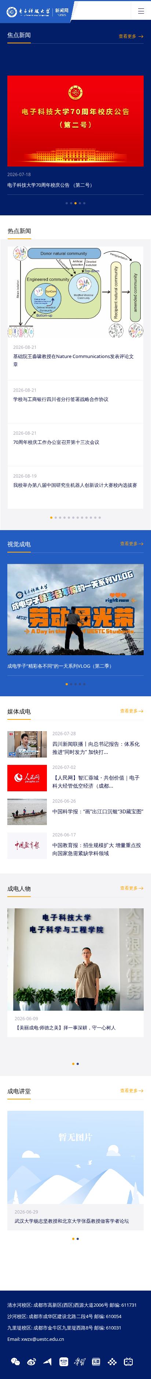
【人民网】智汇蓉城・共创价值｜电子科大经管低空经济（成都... (96, 781)
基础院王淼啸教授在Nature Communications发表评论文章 (73, 360)
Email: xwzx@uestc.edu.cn (35, 1339)
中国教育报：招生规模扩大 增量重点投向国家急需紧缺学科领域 (96, 849)
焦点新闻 (19, 35)
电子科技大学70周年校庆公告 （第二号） (51, 185)
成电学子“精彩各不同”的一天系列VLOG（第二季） (60, 666)
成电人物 (19, 888)
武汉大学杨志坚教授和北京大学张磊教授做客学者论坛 (72, 1221)
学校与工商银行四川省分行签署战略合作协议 (60, 399)
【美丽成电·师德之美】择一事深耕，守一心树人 (65, 1027)
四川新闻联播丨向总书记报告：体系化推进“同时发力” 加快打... (96, 747)
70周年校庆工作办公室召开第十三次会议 (56, 442)
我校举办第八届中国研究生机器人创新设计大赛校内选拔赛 (75, 485)
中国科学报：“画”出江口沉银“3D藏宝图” (97, 811)
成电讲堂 (19, 1091)
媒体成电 (19, 711)
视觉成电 (19, 544)
